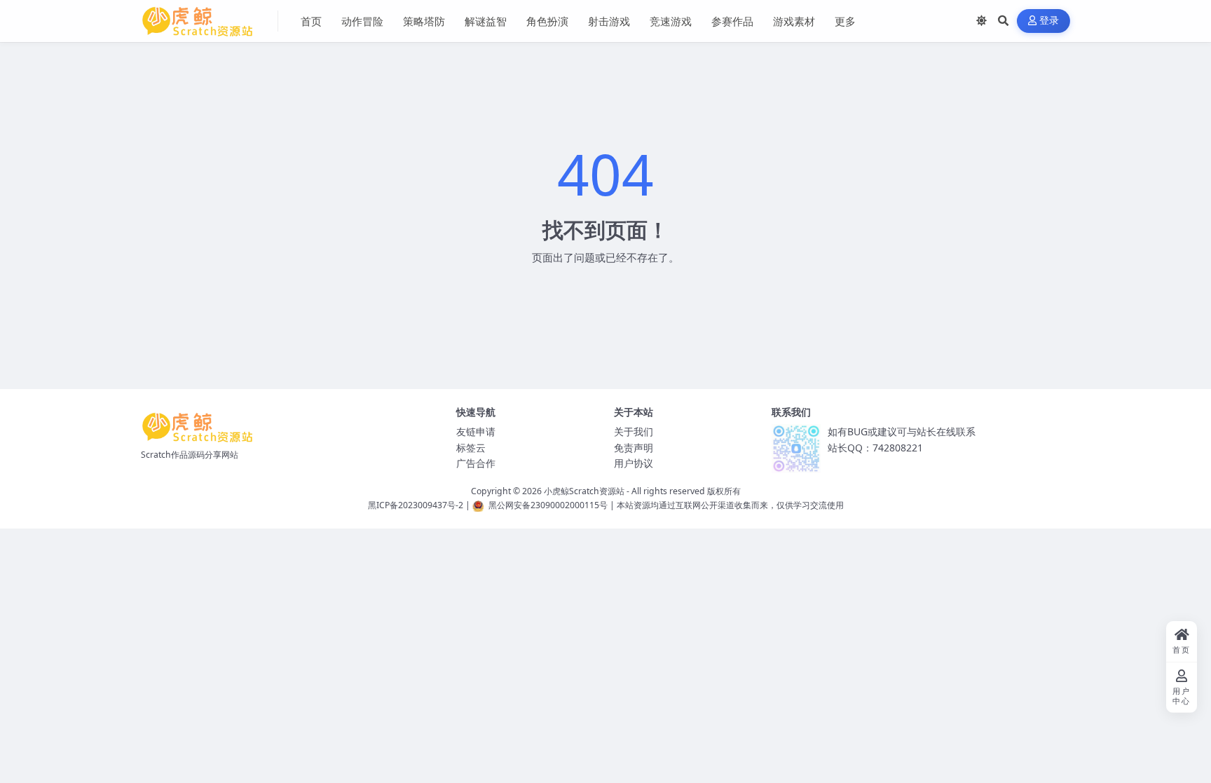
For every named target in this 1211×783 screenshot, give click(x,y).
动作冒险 (362, 21)
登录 (1049, 20)
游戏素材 (794, 21)
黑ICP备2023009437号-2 (415, 505)
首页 (311, 21)
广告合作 (475, 463)
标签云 (471, 447)
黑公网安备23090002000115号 (548, 505)
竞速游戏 (671, 21)
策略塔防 (424, 21)
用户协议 (633, 463)
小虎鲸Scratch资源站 (584, 491)
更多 (845, 21)
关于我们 (633, 431)
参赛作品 (732, 21)
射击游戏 (609, 21)
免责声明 (633, 447)
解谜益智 (486, 21)
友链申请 (475, 431)
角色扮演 (547, 21)
